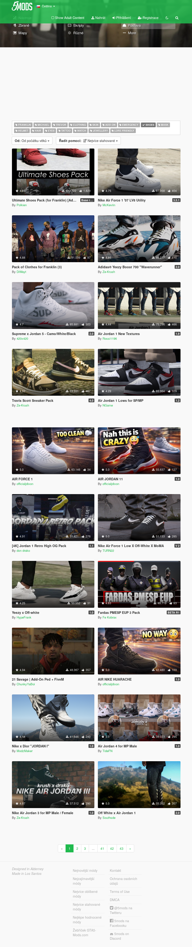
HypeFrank (24, 617)
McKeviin (109, 205)
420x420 (22, 338)
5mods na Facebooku (119, 923)
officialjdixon (25, 483)
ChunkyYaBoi (26, 684)
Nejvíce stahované (87, 140)
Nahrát (99, 17)
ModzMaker (25, 751)
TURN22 (108, 550)
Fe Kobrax (110, 617)
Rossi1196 (110, 338)
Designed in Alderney (28, 868)
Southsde (109, 817)
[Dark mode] (167, 17)
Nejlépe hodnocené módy (87, 919)
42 (112, 848)
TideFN (107, 751)
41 (102, 848)
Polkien (22, 205)
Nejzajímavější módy (83, 881)
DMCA (114, 899)
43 (121, 848)
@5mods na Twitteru (121, 910)
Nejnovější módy (85, 870)
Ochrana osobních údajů (123, 881)
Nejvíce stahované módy (86, 906)
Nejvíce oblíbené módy (85, 894)
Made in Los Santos (26, 873)
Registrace (150, 17)
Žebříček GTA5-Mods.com (84, 932)
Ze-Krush (109, 271)
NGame (108, 405)
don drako (23, 550)
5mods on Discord (119, 936)
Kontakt (115, 870)
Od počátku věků (31, 140)
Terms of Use (120, 891)
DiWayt (21, 271)
